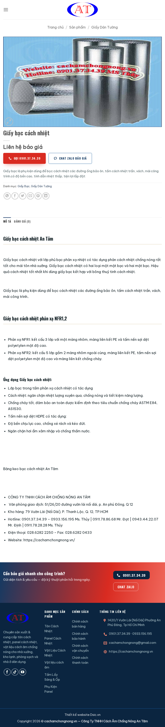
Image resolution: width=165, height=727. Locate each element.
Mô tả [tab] (7, 221)
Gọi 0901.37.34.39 (27, 158)
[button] (5, 9)
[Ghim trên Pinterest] (38, 195)
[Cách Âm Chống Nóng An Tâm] (82, 9)
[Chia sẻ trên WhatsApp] (7, 195)
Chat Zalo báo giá (73, 158)
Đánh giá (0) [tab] (22, 221)
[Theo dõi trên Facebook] (7, 672)
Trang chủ (55, 27)
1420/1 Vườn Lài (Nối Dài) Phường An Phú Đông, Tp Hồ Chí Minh (134, 622)
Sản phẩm (77, 27)
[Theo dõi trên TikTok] (14, 672)
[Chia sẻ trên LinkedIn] (45, 195)
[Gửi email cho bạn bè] (30, 195)
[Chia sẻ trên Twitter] (22, 195)
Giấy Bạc (24, 186)
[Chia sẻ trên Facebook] (14, 195)
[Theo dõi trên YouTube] (22, 672)
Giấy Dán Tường (104, 27)
